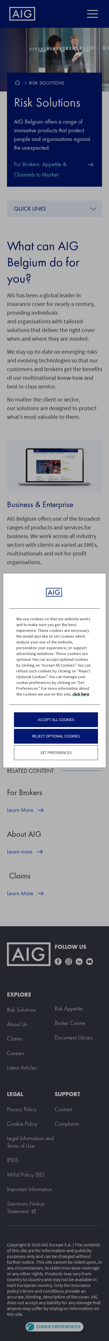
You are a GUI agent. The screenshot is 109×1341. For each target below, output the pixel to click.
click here (80, 694)
